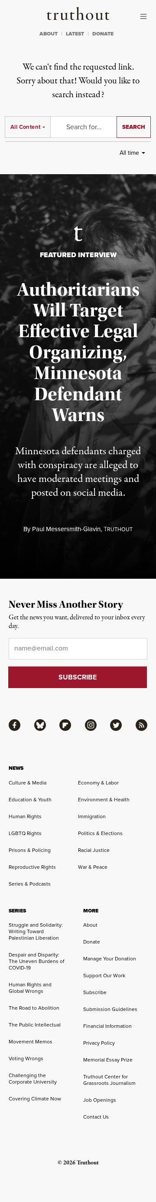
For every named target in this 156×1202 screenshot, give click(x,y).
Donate (91, 942)
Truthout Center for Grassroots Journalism (109, 1080)
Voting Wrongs (26, 1058)
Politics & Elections (100, 833)
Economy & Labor (98, 783)
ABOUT (48, 34)
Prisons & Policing (30, 850)
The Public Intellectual (35, 1025)
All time (129, 152)
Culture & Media (27, 783)
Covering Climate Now (35, 1099)
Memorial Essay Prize (108, 1060)
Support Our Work (104, 975)
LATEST (75, 34)
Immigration (92, 816)
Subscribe (95, 992)
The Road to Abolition (34, 1008)
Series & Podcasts (30, 884)
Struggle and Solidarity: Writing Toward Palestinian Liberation (36, 931)
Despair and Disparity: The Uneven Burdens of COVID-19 (36, 961)
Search (133, 127)
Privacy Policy (99, 1043)
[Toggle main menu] (145, 16)
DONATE (103, 34)
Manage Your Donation (109, 959)
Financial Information (107, 1026)
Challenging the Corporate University (33, 1078)
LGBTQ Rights (25, 833)
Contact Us (96, 1117)
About (90, 925)
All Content (25, 127)
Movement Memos (30, 1042)
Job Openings (99, 1100)
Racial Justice (94, 850)
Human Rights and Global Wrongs (30, 988)
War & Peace (92, 867)
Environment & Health (104, 799)
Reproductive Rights (32, 867)
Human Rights (25, 816)
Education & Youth (30, 799)
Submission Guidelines (110, 1009)
